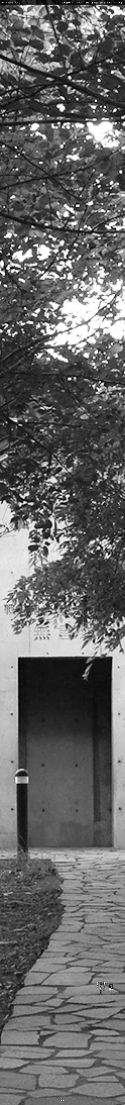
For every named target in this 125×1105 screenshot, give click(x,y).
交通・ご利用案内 (92, 3)
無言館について (68, 3)
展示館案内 (80, 3)
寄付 (120, 3)
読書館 (102, 3)
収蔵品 (109, 3)
